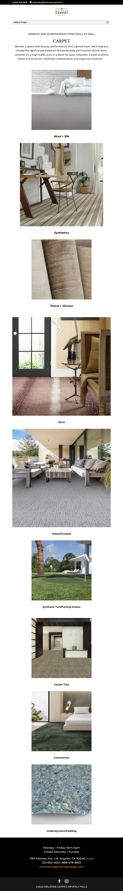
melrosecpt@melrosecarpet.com (61, 866)
